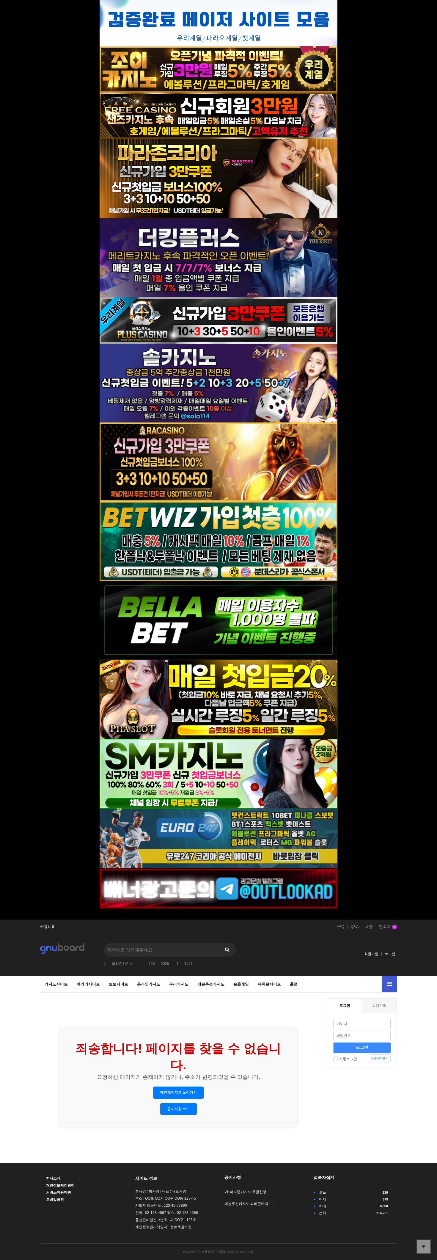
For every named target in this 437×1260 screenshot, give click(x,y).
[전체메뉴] (389, 984)
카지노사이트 (56, 984)
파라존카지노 (122, 964)
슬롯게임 (241, 984)
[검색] (227, 950)
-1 (176, 964)
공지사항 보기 (178, 1109)
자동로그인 (348, 1059)
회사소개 (53, 1178)
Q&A (354, 927)
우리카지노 (178, 984)
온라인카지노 (148, 984)
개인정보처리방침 (60, 1185)
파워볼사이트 (269, 984)
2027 (188, 964)
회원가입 (371, 954)
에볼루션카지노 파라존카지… (248, 1204)
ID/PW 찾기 (380, 1058)
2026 (165, 964)
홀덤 (294, 984)
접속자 (387, 927)
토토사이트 (118, 984)
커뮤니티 (48, 927)
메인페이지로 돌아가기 (178, 1092)
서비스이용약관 (58, 1192)
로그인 (390, 954)
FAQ (340, 927)
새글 (369, 927)
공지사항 (232, 1177)
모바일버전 (55, 1200)
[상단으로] (423, 1246)
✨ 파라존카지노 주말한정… (247, 1192)
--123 (150, 964)
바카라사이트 (88, 984)
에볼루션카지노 (210, 984)
